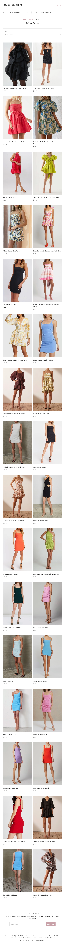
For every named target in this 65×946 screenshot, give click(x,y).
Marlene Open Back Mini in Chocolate (14, 414)
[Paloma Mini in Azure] (17, 710)
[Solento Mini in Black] (47, 442)
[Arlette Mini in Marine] (47, 656)
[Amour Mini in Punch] (17, 173)
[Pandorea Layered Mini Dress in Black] (17, 64)
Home (24, 19)
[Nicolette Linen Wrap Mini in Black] (47, 817)
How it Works (15, 12)
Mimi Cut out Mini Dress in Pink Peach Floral (47, 251)
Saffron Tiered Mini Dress (41, 414)
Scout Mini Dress (8, 681)
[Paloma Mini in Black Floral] (17, 226)
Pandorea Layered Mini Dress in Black (14, 88)
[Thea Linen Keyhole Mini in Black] (47, 64)
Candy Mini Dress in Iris (10, 788)
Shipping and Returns (16, 937)
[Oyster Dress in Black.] (17, 280)
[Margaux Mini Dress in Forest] (17, 603)
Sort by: (5, 31)
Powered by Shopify (40, 940)
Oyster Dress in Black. (9, 304)
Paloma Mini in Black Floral (11, 251)
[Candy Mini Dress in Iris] (17, 763)
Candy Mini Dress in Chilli (41, 788)
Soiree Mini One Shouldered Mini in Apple (46, 574)
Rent (4, 12)
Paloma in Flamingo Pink (40, 735)
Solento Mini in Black (39, 467)
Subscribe (50, 924)
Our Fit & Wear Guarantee (25, 936)
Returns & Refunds (37, 937)
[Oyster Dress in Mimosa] (17, 549)
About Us (46, 937)
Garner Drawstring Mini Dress (42, 895)
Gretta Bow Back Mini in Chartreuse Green (46, 197)
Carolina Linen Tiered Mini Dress (13, 521)
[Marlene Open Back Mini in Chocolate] (17, 389)
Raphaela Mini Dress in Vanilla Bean (14, 467)
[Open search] (57, 5)
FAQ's (35, 12)
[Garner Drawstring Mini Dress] (47, 870)
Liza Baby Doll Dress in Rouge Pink (13, 142)
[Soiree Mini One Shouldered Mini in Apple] (47, 549)
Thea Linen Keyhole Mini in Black (43, 88)
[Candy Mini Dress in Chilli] (47, 763)
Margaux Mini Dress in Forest (12, 628)
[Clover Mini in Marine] (17, 870)
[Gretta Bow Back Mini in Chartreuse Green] (47, 173)
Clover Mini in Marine (10, 895)
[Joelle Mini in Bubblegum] (47, 603)
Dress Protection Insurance (40, 936)
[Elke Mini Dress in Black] (47, 496)
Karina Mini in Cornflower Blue (43, 360)
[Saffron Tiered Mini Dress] (47, 389)
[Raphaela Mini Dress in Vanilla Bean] (17, 442)
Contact (27, 12)
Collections (31, 19)
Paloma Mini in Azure (9, 735)
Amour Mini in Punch (9, 197)
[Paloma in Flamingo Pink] (47, 710)
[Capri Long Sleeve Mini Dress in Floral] (17, 335)
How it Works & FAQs (10, 936)
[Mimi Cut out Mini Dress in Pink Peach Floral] (47, 226)
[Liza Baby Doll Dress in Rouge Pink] (17, 117)
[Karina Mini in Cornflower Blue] (47, 335)
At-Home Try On (46, 12)
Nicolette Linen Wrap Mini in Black (44, 842)
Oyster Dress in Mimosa (10, 574)
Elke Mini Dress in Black (40, 521)
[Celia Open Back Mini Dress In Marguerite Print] (47, 117)
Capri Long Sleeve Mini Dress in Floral (14, 360)
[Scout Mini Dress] (17, 656)
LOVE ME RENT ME (13, 5)
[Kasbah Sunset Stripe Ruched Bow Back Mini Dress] (47, 280)
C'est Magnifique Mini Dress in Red (14, 842)
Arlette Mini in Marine (40, 681)
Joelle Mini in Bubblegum (41, 628)
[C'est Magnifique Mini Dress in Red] (17, 817)
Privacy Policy (26, 937)
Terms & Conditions (54, 936)
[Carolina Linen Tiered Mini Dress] (17, 496)
